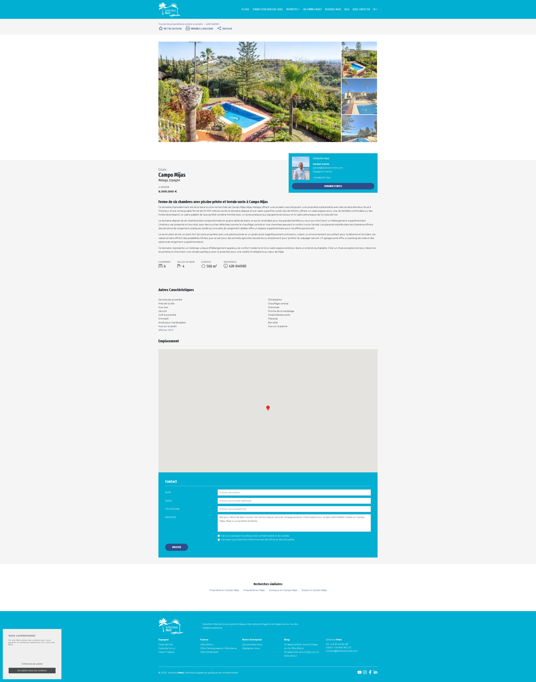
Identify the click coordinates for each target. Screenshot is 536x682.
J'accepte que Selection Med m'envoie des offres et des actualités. (258, 539)
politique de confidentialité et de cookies (266, 535)
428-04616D (212, 24)
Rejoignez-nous (333, 9)
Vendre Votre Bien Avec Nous (268, 9)
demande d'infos (333, 186)
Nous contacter (361, 9)
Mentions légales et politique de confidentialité (212, 672)
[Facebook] (370, 673)
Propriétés (292, 9)
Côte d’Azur (206, 644)
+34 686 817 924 (322, 177)
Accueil (245, 9)
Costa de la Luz (166, 648)
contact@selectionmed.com (341, 651)
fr (374, 9)
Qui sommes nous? (312, 9)
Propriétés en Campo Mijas (224, 590)
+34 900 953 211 (342, 647)
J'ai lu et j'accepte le (255, 535)
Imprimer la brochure (202, 28)
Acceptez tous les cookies (32, 670)
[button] (172, 92)
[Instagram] (365, 673)
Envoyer (176, 547)
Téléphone (172, 509)
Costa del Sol (165, 644)
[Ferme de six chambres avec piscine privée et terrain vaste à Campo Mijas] (249, 92)
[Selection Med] (169, 9)
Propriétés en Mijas (254, 590)
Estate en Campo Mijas (314, 590)
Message (170, 517)
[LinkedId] (375, 673)
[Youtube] (359, 673)
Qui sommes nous (252, 644)
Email (168, 500)
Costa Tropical (166, 652)
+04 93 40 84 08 (339, 644)
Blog (346, 9)
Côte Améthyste (209, 652)
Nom (168, 492)
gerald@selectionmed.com (328, 167)
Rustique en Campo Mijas (283, 590)
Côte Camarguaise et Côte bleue (218, 648)
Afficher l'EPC (166, 330)
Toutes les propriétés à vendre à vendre (180, 24)
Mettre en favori (173, 28)
